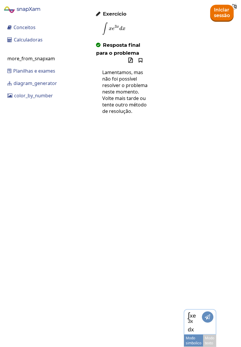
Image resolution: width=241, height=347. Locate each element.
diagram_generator (32, 83)
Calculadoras (25, 39)
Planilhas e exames (31, 71)
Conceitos (21, 27)
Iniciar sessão (222, 12)
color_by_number (30, 95)
